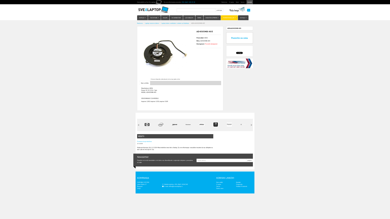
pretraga (219, 10)
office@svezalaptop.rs (176, 186)
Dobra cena (219, 188)
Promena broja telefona (144, 141)
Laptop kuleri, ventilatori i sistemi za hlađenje (175, 23)
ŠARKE (199, 18)
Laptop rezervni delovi (152, 23)
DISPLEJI (142, 18)
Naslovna (224, 2)
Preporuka (239, 184)
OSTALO (242, 18)
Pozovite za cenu (239, 37)
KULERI (165, 18)
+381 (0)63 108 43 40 (188, 2)
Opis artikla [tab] (145, 83)
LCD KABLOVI (189, 18)
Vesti (237, 2)
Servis (242, 2)
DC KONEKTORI (176, 18)
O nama (231, 2)
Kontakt (250, 2)
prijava (250, 160)
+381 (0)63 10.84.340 (181, 184)
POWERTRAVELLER (229, 18)
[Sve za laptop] (155, 9)
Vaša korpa (237, 9)
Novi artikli (219, 182)
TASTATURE (154, 18)
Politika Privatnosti (241, 186)
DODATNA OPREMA (212, 18)
